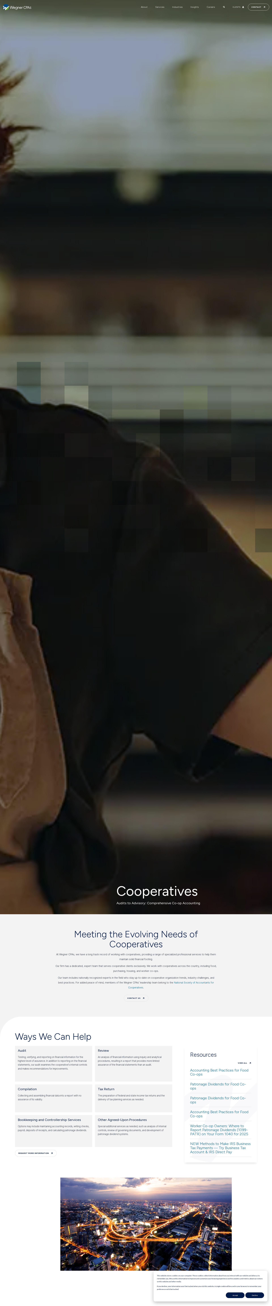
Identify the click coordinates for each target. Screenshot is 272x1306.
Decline (255, 1295)
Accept (235, 1295)
